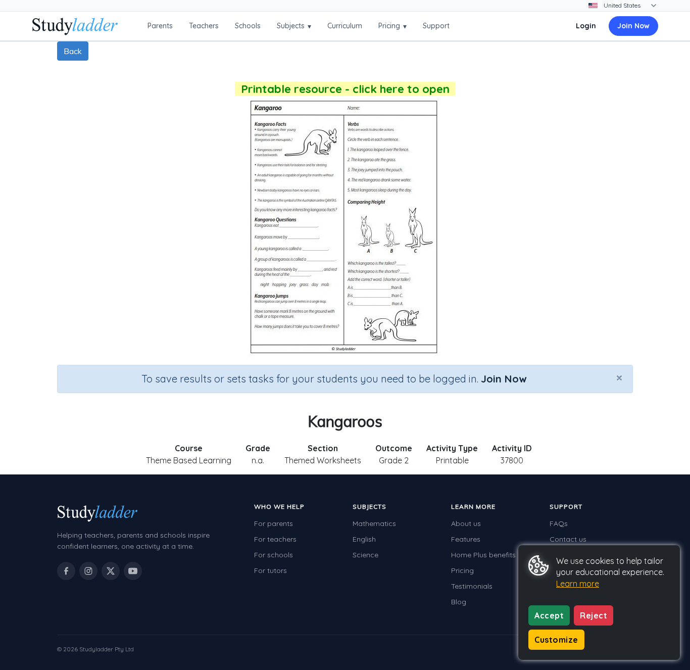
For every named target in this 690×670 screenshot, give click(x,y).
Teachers (204, 25)
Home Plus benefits (483, 554)
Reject (593, 615)
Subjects (294, 26)
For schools (273, 554)
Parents (160, 25)
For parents (273, 523)
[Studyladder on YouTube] (133, 571)
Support (436, 25)
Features (465, 539)
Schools (248, 25)
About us (466, 523)
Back (73, 51)
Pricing (392, 26)
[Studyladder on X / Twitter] (111, 571)
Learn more (577, 584)
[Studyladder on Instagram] (88, 571)
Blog (458, 601)
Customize (556, 640)
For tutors (270, 570)
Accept (549, 615)
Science (365, 554)
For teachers (275, 539)
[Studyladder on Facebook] (66, 571)
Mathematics (374, 523)
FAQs (559, 523)
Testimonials (471, 586)
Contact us (568, 539)
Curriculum (344, 25)
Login (586, 25)
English (364, 539)
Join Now (633, 25)
